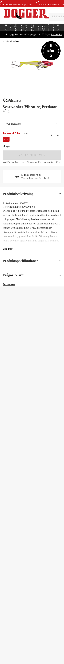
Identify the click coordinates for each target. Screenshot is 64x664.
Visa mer (7, 248)
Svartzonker (9, 284)
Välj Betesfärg (13, 123)
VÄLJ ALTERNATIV (32, 155)
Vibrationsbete (12, 41)
